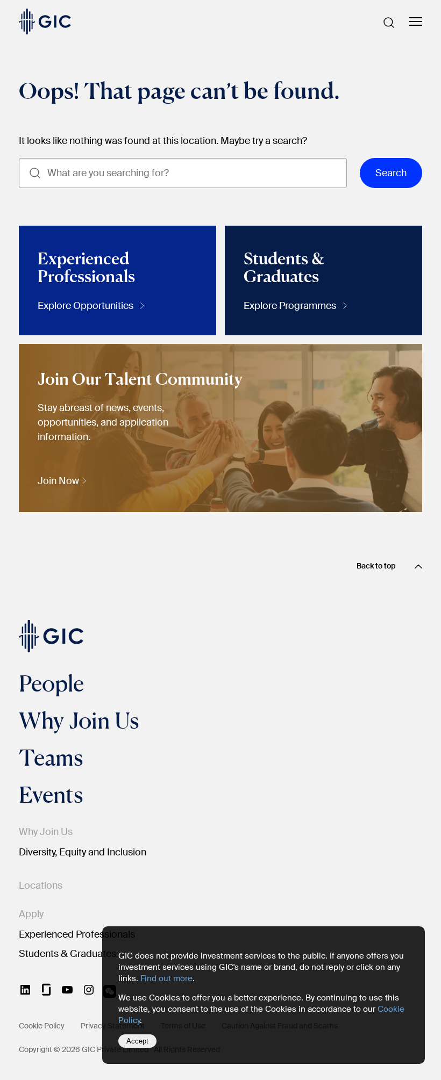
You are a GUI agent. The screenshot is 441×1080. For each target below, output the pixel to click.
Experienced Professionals (77, 934)
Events (51, 794)
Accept (137, 1041)
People (51, 683)
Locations (40, 885)
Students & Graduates (67, 953)
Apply (31, 914)
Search (391, 173)
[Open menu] (415, 22)
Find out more (166, 978)
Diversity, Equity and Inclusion (82, 852)
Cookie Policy (42, 1026)
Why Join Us (79, 720)
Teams (51, 757)
